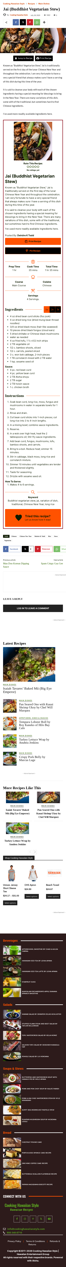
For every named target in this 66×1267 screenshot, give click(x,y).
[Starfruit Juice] (12, 981)
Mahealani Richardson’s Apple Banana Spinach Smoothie (39, 992)
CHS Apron (30, 885)
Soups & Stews (13, 1068)
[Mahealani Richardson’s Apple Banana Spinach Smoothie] (12, 992)
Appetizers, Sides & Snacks (33, 718)
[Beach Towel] (54, 872)
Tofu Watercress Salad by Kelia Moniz (39, 1035)
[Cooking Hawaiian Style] (5, 15)
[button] (28, 166)
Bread (7, 1132)
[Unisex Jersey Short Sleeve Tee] (11, 872)
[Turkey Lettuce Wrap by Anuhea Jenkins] (10, 741)
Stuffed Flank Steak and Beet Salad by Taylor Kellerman (39, 1025)
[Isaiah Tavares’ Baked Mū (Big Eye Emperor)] (29, 664)
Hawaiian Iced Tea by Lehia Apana (37, 961)
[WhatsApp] (37, 22)
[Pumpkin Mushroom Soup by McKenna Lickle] (12, 1120)
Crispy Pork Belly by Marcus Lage (32, 758)
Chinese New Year (25, 536)
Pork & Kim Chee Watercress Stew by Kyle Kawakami (41, 1099)
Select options (10, 903)
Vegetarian (7, 540)
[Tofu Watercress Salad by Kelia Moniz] (12, 1035)
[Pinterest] (30, 22)
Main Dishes (44, 3)
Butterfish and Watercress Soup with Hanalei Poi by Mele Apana (39, 1078)
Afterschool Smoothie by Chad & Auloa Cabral (40, 950)
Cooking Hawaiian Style (14, 3)
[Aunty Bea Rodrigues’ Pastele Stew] (12, 1109)
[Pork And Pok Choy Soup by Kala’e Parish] (12, 1088)
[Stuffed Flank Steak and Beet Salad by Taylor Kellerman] (12, 1024)
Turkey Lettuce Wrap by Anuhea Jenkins (34, 741)
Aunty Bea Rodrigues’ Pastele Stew (38, 1110)
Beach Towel (52, 885)
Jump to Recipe (24, 58)
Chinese (14, 536)
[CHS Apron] (33, 872)
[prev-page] (30, 852)
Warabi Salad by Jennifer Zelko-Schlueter (41, 1014)
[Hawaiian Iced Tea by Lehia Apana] (12, 960)
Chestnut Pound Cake (32, 1142)
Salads (7, 1004)
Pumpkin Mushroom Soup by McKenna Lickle (39, 1120)
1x (46, 309)
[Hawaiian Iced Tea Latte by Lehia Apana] (12, 971)
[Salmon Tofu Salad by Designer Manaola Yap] (12, 1046)
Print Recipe (45, 58)
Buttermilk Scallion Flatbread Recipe (39, 1174)
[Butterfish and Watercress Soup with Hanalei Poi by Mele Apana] (12, 1078)
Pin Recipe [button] (34, 251)
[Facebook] (16, 22)
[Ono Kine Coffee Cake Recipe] (12, 1163)
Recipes (31, 3)
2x (52, 309)
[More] (44, 22)
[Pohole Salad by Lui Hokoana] (12, 1056)
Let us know (31, 519)
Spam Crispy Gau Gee (52, 563)
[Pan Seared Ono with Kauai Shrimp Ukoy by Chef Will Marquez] (10, 706)
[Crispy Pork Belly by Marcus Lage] (10, 758)
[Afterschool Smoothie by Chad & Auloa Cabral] (12, 950)
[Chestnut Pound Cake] (12, 1142)
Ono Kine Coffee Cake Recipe (35, 1163)
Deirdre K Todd (40, 536)
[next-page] (35, 852)
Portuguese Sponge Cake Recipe (36, 1153)
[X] (23, 22)
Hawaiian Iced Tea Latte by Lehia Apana (39, 971)
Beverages (10, 940)
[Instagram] (25, 1219)
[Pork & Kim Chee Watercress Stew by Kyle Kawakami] (12, 1099)
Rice (49, 536)
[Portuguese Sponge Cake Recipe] (12, 1152)
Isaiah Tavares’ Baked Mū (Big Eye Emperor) (27, 690)
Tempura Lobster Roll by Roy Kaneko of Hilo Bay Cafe (34, 725)
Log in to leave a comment (33, 608)
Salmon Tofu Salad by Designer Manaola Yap (40, 1046)
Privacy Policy (14, 1241)
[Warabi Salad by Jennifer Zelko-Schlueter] (12, 1014)
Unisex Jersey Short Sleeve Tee (10, 888)
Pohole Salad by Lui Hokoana (35, 1056)
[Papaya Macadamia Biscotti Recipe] (12, 1184)
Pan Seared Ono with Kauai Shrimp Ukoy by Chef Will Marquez (36, 707)
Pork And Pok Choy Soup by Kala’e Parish (40, 1089)
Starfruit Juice (29, 982)
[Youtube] (49, 1219)
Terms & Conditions (35, 1241)
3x (58, 309)
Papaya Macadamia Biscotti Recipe (37, 1184)
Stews (56, 536)
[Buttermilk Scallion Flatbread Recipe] (12, 1174)
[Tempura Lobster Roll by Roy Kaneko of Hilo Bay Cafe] (10, 723)
